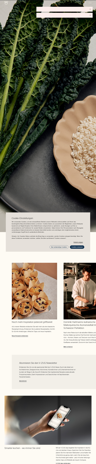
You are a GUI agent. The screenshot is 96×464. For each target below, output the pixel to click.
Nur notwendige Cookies (59, 247)
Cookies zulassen (77, 247)
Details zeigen (78, 242)
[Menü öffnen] (90, 3)
